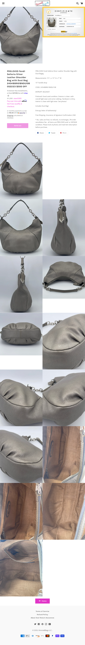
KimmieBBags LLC (45, 630)
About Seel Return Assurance (42, 618)
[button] (17, 112)
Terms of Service (42, 611)
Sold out (17, 126)
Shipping (10, 115)
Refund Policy (42, 614)
